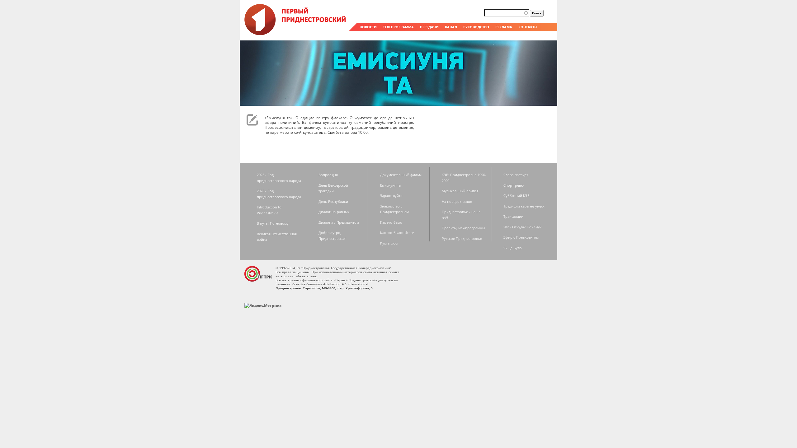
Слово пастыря (516, 174)
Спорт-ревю (513, 185)
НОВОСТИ (368, 27)
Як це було (512, 247)
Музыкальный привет (460, 191)
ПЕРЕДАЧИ (429, 27)
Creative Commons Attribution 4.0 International (330, 284)
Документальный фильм (401, 174)
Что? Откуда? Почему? (522, 227)
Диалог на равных (333, 211)
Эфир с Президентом (521, 237)
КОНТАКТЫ (527, 27)
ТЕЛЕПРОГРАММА (398, 27)
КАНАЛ (451, 27)
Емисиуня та (390, 185)
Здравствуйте (391, 195)
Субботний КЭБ (516, 195)
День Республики (333, 201)
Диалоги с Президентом (338, 222)
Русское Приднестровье (462, 238)
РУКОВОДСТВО (476, 27)
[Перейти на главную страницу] (295, 33)
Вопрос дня (328, 174)
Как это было (391, 222)
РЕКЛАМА (503, 27)
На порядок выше (457, 201)
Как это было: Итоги (397, 232)
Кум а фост (389, 243)
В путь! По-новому (273, 223)
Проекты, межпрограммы (463, 228)
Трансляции (513, 216)
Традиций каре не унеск (524, 206)
